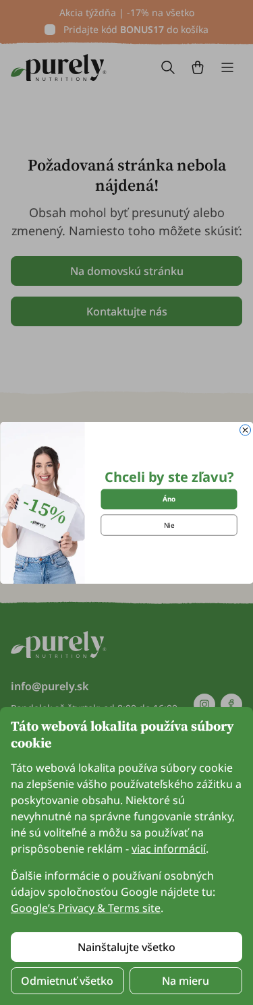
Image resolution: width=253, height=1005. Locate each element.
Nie (168, 525)
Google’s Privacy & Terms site (86, 908)
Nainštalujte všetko (126, 947)
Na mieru (185, 980)
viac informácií (169, 848)
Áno (168, 499)
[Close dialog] (245, 430)
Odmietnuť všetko (67, 980)
